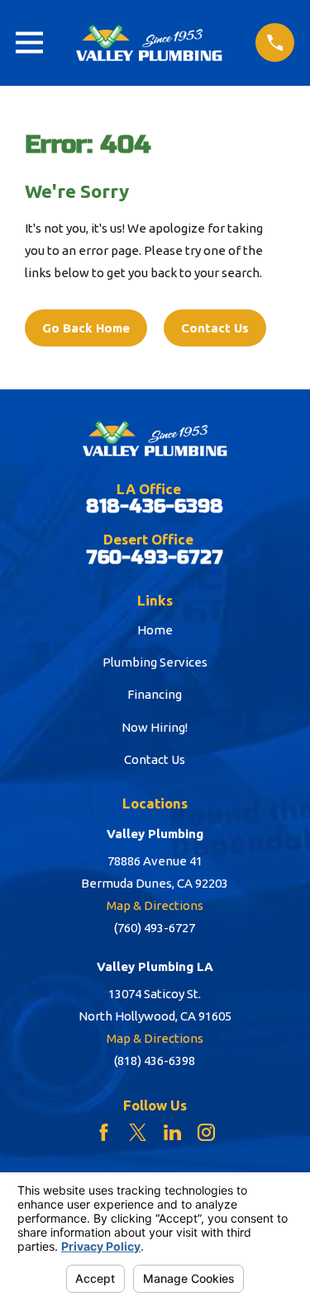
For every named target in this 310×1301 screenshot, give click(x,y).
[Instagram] (206, 1132)
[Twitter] (137, 1132)
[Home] (149, 42)
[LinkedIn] (172, 1132)
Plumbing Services (155, 662)
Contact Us (215, 328)
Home (155, 630)
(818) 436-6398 (154, 1061)
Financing (154, 694)
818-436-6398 (154, 506)
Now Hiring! (155, 727)
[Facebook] (103, 1132)
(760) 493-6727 (154, 928)
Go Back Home (86, 328)
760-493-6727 (154, 558)
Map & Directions (155, 905)
